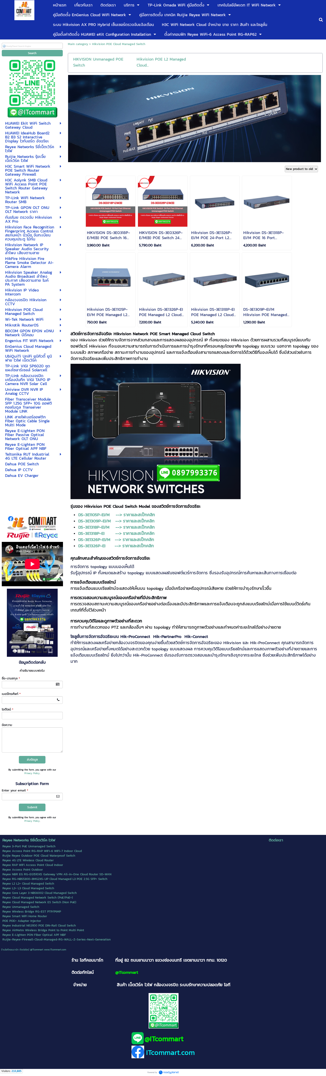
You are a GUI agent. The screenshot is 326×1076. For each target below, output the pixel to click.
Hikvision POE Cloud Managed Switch (118, 44)
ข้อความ (7, 725)
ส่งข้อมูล (32, 759)
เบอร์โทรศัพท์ (11, 694)
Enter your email (15, 790)
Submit (32, 807)
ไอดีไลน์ (7, 709)
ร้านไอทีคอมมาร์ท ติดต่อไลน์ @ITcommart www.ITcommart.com (33, 949)
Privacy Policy (32, 773)
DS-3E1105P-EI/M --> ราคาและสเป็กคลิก (116, 514)
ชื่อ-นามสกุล (11, 678)
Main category (78, 44)
